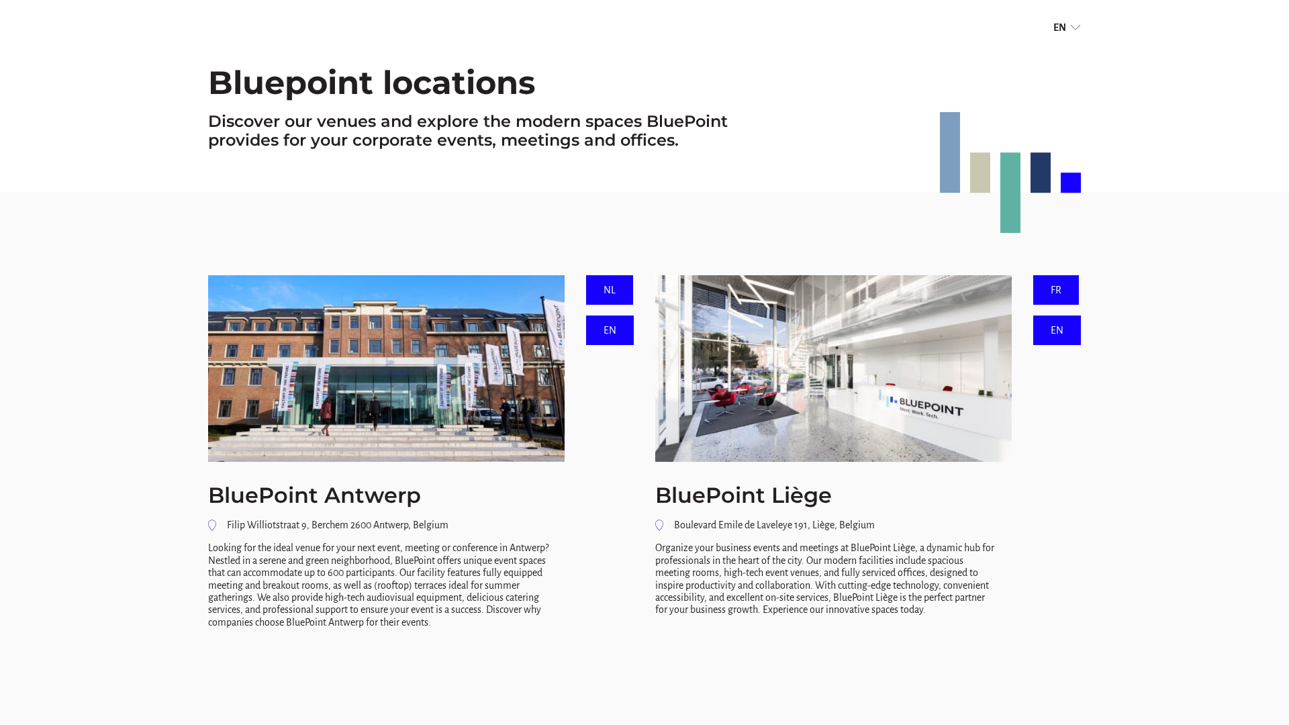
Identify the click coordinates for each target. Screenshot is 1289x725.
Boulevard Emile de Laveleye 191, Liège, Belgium (774, 525)
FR (1056, 290)
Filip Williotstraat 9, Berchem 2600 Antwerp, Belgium (337, 525)
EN (1059, 27)
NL (610, 290)
